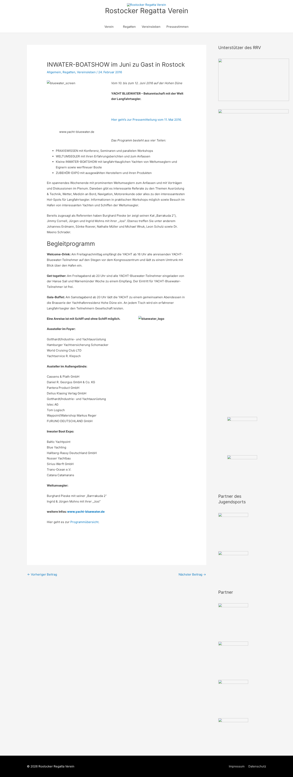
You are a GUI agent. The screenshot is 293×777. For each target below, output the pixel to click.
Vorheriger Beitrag (42, 574)
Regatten (129, 27)
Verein (109, 27)
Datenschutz (257, 766)
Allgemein (54, 72)
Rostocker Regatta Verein (146, 10)
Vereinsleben (151, 27)
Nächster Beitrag (192, 574)
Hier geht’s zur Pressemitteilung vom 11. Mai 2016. (146, 119)
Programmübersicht (84, 522)
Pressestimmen (177, 27)
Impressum (237, 766)
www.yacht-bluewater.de (86, 511)
